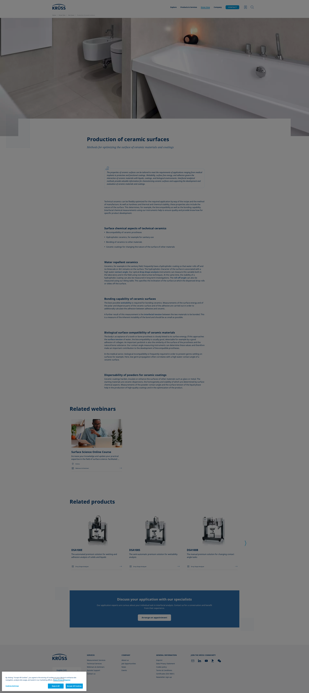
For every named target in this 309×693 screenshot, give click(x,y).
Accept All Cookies (74, 686)
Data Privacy (59, 680)
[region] (44, 681)
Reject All (56, 686)
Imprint (67, 680)
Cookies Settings (12, 686)
